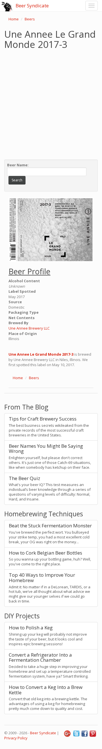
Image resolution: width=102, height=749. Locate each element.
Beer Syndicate (32, 5)
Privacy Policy (15, 737)
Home (13, 19)
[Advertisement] (51, 103)
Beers (30, 19)
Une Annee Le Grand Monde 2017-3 (40, 354)
